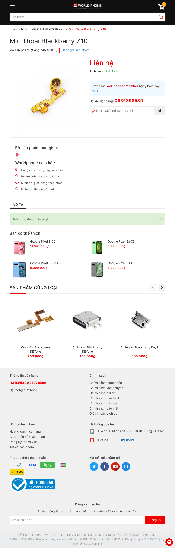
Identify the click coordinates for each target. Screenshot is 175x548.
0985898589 (129, 100)
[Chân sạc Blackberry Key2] (139, 330)
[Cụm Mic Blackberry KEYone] (35, 330)
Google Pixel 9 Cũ (42, 241)
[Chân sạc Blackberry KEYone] (87, 330)
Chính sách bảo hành (105, 398)
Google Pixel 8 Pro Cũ (45, 263)
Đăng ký (155, 520)
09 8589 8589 (35, 382)
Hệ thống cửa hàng (23, 390)
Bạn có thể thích (25, 233)
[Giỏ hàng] (161, 8)
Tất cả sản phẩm (22, 447)
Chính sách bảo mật (104, 408)
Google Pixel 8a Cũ (121, 241)
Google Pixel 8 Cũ (120, 263)
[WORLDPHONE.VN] (87, 5)
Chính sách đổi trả (103, 393)
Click (95, 91)
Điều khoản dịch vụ (103, 413)
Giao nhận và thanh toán (27, 436)
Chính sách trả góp (103, 403)
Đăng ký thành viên (24, 442)
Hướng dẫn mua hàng (25, 431)
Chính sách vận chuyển (106, 388)
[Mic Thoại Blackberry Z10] (47, 97)
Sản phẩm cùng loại (33, 287)
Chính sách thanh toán (106, 382)
